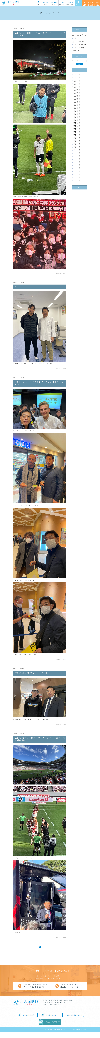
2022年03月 (77, 126)
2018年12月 (77, 165)
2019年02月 (77, 162)
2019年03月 (77, 161)
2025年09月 (77, 80)
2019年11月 (77, 150)
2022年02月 (77, 128)
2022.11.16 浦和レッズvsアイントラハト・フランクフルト (79, 36)
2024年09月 (77, 90)
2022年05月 (77, 123)
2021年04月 (77, 141)
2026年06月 (77, 74)
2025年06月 (77, 81)
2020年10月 (77, 144)
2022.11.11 (20, 287)
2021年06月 (77, 138)
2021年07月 (77, 137)
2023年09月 (77, 104)
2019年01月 (77, 164)
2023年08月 (77, 105)
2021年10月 (77, 134)
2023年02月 (77, 113)
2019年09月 (77, 153)
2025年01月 (77, 86)
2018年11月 (77, 167)
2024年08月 (77, 92)
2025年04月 (77, 83)
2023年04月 (77, 110)
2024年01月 (77, 99)
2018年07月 (77, 171)
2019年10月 (77, 152)
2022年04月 (77, 125)
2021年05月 (77, 140)
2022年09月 (77, 119)
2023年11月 (77, 101)
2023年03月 (77, 111)
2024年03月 (77, 98)
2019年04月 (77, 159)
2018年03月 (77, 177)
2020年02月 (77, 146)
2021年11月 (77, 132)
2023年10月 (77, 102)
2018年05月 (77, 174)
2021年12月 (77, 131)
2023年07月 (77, 107)
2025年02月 (77, 84)
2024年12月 (77, 87)
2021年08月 (77, 135)
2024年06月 (77, 95)
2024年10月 (77, 89)
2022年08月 (77, 120)
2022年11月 (77, 116)
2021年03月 (77, 143)
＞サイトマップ (16, 1029)
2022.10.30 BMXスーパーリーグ (31, 673)
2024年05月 (77, 96)
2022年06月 (77, 122)
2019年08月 (77, 155)
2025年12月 (77, 77)
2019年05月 (77, 158)
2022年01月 (77, 129)
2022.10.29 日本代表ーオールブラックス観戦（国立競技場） (79, 49)
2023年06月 (77, 108)
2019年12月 (77, 149)
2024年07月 (77, 93)
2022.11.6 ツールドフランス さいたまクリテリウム (79, 42)
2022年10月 (77, 117)
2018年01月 (77, 180)
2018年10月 (77, 168)
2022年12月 (77, 114)
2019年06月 (77, 156)
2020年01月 (77, 147)
